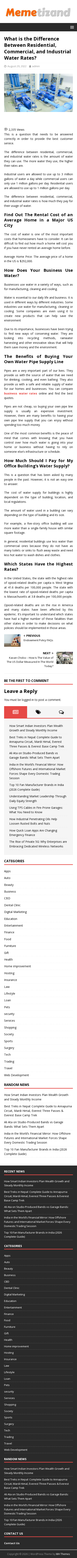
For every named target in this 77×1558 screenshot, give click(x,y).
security (9, 1014)
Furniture (10, 946)
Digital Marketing (15, 912)
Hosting (9, 973)
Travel (8, 1068)
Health (8, 959)
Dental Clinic (12, 905)
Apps (7, 871)
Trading (9, 1061)
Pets (7, 1007)
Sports (8, 1041)
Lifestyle (9, 993)
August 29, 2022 (16, 66)
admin (36, 66)
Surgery (9, 1048)
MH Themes (63, 1554)
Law (7, 987)
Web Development (16, 1075)
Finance (9, 932)
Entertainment (13, 925)
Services (9, 1020)
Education (10, 919)
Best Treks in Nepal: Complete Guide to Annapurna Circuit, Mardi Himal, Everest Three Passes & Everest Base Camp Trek (36, 741)
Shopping (10, 1027)
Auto (7, 878)
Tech (7, 1054)
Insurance (10, 980)
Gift (6, 953)
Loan (7, 1000)
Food (7, 939)
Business (10, 891)
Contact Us (12, 1543)
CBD (7, 898)
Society (9, 1034)
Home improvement (17, 966)
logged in (28, 700)
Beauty (9, 885)
